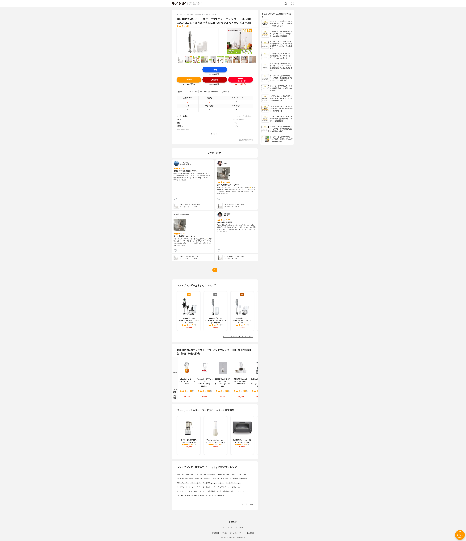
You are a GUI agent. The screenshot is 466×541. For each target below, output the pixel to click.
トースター (190, 474)
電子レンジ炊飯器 (231, 479)
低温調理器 (211, 474)
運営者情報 (215, 533)
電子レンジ (180, 474)
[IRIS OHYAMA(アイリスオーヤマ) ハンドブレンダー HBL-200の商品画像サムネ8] (236, 59)
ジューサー (243, 479)
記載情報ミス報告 (246, 140)
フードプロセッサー (210, 483)
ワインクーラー (240, 491)
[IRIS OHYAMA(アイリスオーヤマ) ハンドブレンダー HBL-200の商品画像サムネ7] (228, 59)
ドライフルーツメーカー (197, 491)
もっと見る (215, 134)
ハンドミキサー (195, 483)
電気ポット (208, 479)
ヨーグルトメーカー (210, 487)
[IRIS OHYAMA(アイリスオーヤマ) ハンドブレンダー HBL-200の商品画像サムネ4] (204, 59)
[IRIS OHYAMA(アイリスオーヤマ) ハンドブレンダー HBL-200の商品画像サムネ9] (244, 59)
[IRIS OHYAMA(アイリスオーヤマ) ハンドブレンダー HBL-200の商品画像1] (197, 41)
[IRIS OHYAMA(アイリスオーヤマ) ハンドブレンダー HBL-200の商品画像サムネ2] (188, 59)
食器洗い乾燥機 (227, 491)
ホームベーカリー (195, 487)
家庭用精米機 (192, 495)
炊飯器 (191, 479)
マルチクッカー (182, 479)
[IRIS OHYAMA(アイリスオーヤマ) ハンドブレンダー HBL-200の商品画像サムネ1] (180, 59)
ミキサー (221, 483)
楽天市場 (214, 80)
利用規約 (224, 533)
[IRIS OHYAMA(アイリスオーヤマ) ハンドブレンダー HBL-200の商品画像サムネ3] (196, 59)
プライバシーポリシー (237, 533)
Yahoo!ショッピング (241, 80)
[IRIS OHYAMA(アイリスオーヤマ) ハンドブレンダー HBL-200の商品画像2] (239, 41)
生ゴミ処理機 (219, 495)
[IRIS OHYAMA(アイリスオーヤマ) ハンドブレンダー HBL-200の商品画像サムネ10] (252, 59)
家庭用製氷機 (202, 495)
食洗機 (218, 491)
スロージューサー (183, 483)
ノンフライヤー (200, 474)
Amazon (188, 80)
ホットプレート (182, 487)
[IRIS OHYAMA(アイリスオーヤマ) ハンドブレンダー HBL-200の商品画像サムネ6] (220, 59)
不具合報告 (250, 533)
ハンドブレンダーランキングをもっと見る (238, 337)
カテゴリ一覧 (227, 527)
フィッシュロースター (238, 474)
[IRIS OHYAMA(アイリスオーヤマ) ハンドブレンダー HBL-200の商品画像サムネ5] (212, 59)
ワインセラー (181, 495)
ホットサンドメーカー (233, 483)
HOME (233, 522)
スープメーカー (182, 491)
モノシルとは (238, 527)
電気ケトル (199, 479)
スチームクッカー (222, 474)
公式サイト (215, 70)
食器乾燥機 (211, 491)
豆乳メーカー (236, 487)
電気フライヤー (218, 479)
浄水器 (211, 495)
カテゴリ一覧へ (247, 504)
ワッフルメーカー (224, 487)
